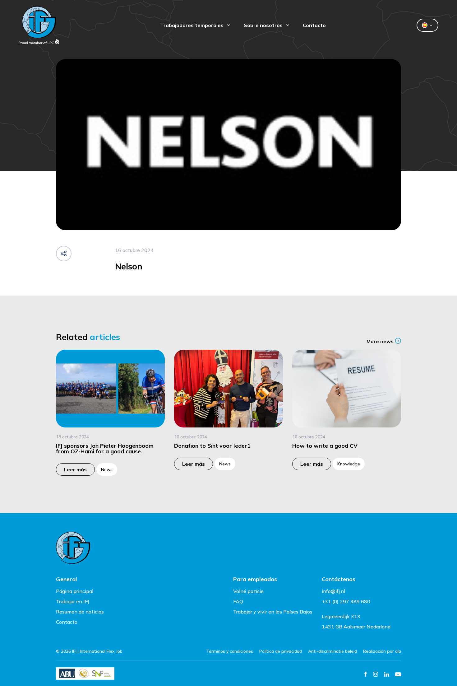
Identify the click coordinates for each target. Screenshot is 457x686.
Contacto (314, 25)
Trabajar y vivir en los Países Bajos (272, 612)
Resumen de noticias (80, 612)
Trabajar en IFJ (72, 601)
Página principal (74, 591)
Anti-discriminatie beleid (332, 651)
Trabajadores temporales (192, 25)
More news (380, 341)
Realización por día (382, 651)
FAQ (238, 601)
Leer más (75, 469)
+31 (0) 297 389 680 (346, 601)
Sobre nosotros (263, 25)
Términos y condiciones (229, 651)
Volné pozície (248, 591)
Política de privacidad (280, 651)
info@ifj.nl (333, 591)
